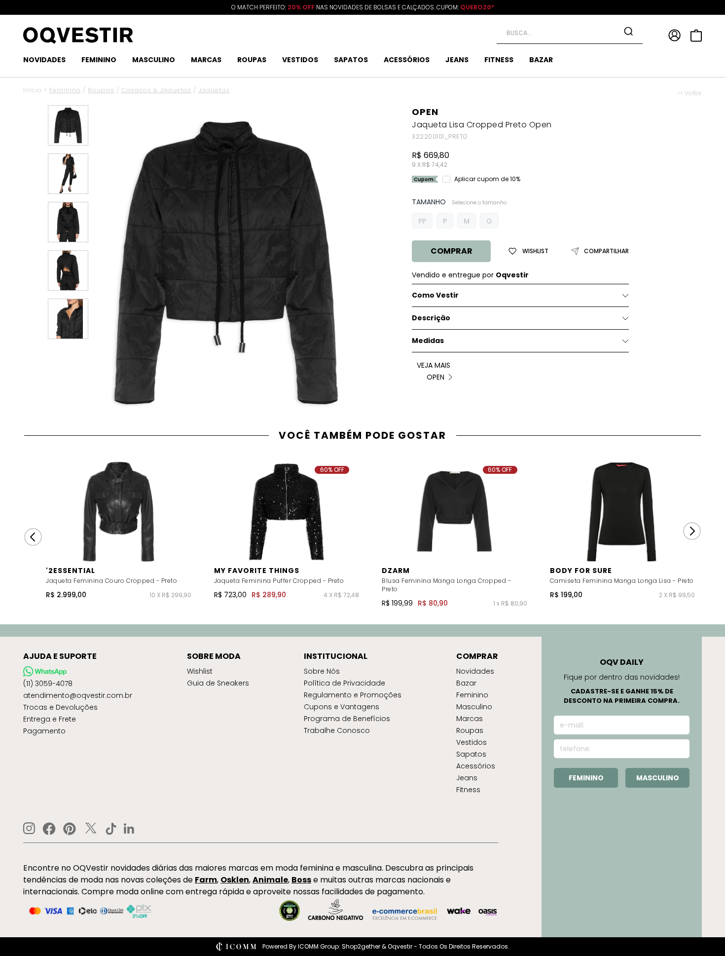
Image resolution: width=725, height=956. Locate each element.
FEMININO (98, 60)
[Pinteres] (69, 828)
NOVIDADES (44, 60)
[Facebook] (49, 828)
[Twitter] (90, 829)
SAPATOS (351, 60)
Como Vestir (435, 295)
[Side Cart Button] (696, 35)
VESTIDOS (300, 60)
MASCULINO (153, 60)
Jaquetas (214, 90)
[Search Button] (628, 31)
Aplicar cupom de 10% (487, 179)
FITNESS (498, 60)
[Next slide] (692, 531)
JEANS (457, 60)
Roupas (101, 90)
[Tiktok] (111, 828)
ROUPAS (251, 60)
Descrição (431, 318)
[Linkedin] (129, 828)
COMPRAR (451, 251)
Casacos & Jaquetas (156, 90)
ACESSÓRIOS (407, 60)
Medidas (428, 340)
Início (32, 90)
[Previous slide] (33, 537)
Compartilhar (606, 251)
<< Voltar (689, 93)
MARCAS (206, 60)
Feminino (65, 90)
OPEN (425, 112)
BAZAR (541, 60)
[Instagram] (29, 828)
